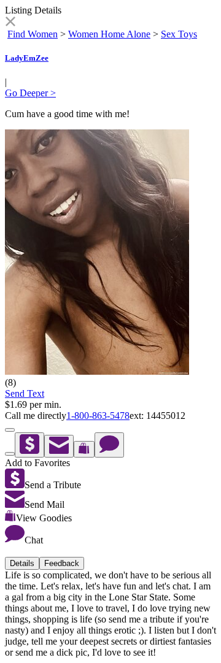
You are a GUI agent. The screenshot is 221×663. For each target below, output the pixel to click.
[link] (10, 23)
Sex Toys (179, 34)
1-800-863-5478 (98, 415)
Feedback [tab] (61, 563)
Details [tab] (22, 563)
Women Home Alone (109, 34)
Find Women (32, 34)
